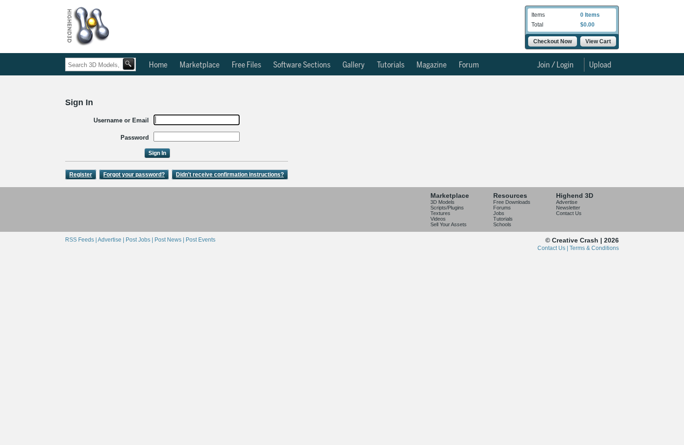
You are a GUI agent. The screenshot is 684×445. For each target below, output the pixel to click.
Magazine (431, 65)
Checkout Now (552, 41)
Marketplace (200, 65)
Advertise (566, 202)
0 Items (590, 15)
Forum (469, 65)
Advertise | (112, 239)
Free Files (246, 65)
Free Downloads (511, 202)
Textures (440, 213)
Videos (438, 219)
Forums (502, 207)
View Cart (598, 41)
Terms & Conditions (594, 248)
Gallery (353, 65)
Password (135, 137)
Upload (600, 65)
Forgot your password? (134, 174)
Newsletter (568, 207)
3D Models (442, 202)
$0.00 (587, 24)
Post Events (200, 239)
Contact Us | (553, 248)
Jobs (498, 213)
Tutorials (390, 65)
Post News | (170, 239)
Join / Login (555, 65)
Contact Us (569, 213)
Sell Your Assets (448, 224)
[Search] (128, 64)
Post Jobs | (140, 239)
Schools (502, 224)
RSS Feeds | (81, 239)
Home (158, 65)
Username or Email (121, 120)
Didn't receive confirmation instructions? (230, 174)
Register (80, 174)
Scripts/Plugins (447, 207)
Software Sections (301, 65)
